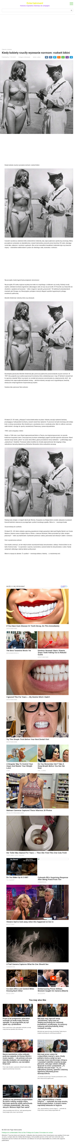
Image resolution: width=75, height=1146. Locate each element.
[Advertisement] (37, 30)
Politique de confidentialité (10, 1132)
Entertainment (35, 3)
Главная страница (7, 49)
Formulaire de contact (46, 1132)
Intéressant (27, 57)
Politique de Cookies (33, 1132)
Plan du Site (22, 1132)
